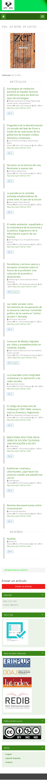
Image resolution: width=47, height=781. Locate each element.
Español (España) (12, 758)
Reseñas (11, 538)
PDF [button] (11, 113)
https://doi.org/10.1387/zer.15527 (19, 324)
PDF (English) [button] (14, 363)
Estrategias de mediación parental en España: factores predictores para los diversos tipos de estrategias (23, 93)
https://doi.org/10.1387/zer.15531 (19, 389)
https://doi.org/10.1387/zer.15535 (19, 451)
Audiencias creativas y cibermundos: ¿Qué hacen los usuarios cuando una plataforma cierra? (24, 473)
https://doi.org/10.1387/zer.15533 (19, 420)
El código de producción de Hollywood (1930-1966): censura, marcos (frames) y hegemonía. (24, 409)
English (8, 754)
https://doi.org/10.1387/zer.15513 (19, 108)
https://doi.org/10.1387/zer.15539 (19, 516)
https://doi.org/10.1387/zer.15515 (19, 148)
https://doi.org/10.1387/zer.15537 (19, 485)
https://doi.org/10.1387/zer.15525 (25, 287)
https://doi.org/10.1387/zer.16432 (19, 546)
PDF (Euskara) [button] (14, 292)
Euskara (9, 762)
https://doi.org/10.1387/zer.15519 (19, 207)
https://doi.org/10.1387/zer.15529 (25, 358)
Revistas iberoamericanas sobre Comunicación (24, 507)
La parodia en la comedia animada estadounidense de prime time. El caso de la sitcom (24, 196)
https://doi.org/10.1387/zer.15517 (19, 176)
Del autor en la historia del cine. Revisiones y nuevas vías (24, 167)
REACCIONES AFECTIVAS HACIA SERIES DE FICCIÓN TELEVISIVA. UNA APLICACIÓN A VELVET (23, 440)
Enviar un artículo (23, 586)
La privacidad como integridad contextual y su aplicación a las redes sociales (23, 378)
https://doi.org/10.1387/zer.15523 (19, 247)
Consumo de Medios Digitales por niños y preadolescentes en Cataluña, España (24, 344)
